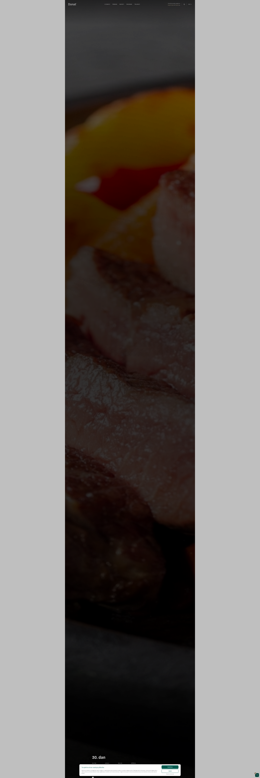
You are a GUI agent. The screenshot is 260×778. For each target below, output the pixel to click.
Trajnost (137, 4)
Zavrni (170, 771)
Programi (129, 4)
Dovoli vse (170, 767)
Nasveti (122, 4)
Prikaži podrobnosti (170, 774)
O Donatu (107, 4)
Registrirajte (171, 5)
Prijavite (177, 5)
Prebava (114, 4)
